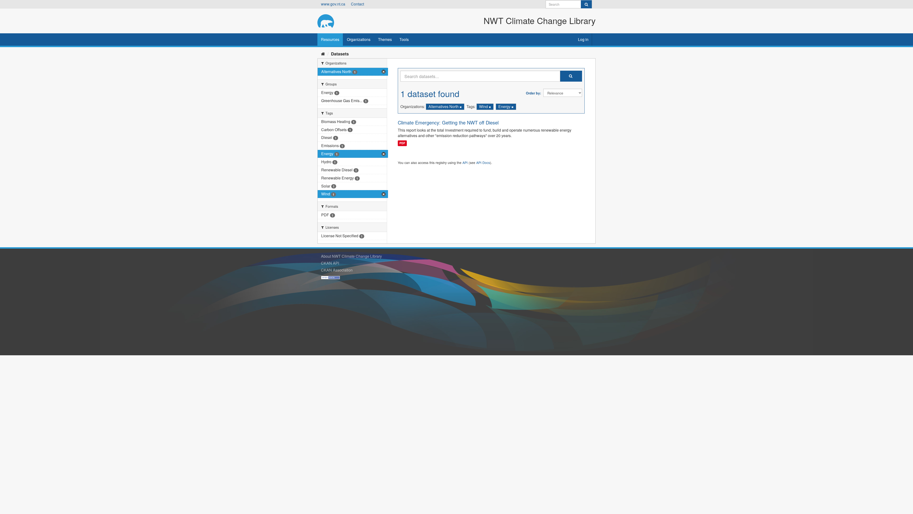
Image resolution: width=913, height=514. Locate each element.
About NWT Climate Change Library (351, 256)
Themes (385, 39)
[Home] (323, 53)
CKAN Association (337, 270)
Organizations (358, 39)
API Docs (483, 162)
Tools (404, 39)
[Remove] (461, 107)
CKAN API (330, 263)
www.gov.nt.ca (333, 4)
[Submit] (586, 4)
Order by (533, 93)
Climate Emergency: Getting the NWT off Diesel (448, 122)
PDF (402, 143)
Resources (330, 39)
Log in (583, 39)
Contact (357, 4)
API (465, 162)
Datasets (340, 54)
